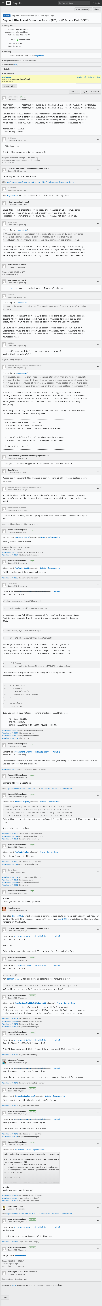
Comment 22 (12, 910)
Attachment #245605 (10, 578)
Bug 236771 (16, 15)
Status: (12, 56)
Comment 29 (12, 1114)
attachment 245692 (23, 936)
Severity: (11, 46)
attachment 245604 (23, 591)
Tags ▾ (84, 92)
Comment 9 (12, 368)
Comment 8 (12, 346)
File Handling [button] (22, 32)
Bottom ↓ (74, 92)
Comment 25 (12, 998)
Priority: (12, 43)
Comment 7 (12, 297)
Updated (11, 267)
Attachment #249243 (10, 1024)
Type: (13, 40)
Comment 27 (12, 1063)
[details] (38, 591)
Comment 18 (12, 777)
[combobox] (74, 3)
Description (12, 99)
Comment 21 (12, 893)
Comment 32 (12, 1222)
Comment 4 (12, 204)
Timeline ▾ (95, 92)
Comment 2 (12, 171)
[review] (56, 591)
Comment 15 (12, 563)
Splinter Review (94, 77)
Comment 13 (12, 510)
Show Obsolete (9, 86)
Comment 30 (12, 1145)
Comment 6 (12, 283)
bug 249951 (17, 916)
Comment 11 (12, 472)
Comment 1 (12, 141)
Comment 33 (12, 1250)
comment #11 (13, 979)
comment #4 (21, 230)
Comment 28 (12, 1091)
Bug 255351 (12, 288)
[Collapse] (98, 98)
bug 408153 (39, 56)
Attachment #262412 (10, 1198)
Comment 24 (12, 960)
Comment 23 (12, 931)
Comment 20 (12, 847)
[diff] (47, 591)
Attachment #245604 (10, 552)
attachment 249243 (23, 1040)
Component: (10, 32)
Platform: (11, 35)
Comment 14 (12, 532)
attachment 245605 (23, 752)
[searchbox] (74, 3)
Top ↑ (5, 1297)
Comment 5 (12, 225)
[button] (96, 3)
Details (79, 77)
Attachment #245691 (10, 836)
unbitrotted (6, 77)
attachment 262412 (23, 1227)
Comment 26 (12, 1035)
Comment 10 (12, 458)
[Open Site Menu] (3, 3)
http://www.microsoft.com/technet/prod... (23, 182)
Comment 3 (12, 190)
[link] (31, 1168)
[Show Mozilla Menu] (8, 3)
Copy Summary (82, 9)
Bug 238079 (12, 195)
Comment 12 (12, 490)
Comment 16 (12, 586)
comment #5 (21, 303)
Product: (11, 30)
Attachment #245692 (10, 864)
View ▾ (96, 9)
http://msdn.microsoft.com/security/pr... (58, 182)
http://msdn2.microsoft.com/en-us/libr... (57, 789)
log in (14, 1285)
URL (15, 65)
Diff (85, 77)
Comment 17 (12, 746)
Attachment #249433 (10, 1106)
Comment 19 (12, 797)
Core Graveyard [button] (22, 30)
